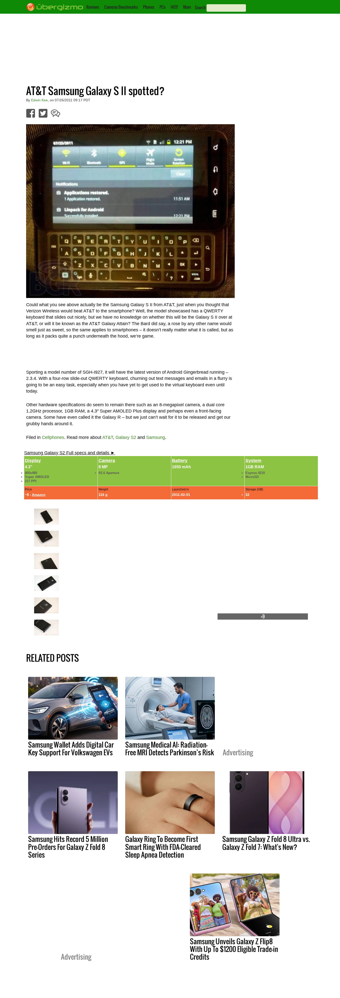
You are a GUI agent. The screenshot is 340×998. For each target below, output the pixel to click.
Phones (148, 7)
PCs (163, 7)
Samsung (155, 437)
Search (200, 7)
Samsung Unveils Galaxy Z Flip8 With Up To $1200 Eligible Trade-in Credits (234, 949)
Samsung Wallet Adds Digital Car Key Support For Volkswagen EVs (71, 748)
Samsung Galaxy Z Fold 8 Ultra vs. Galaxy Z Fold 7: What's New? (266, 843)
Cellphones (53, 437)
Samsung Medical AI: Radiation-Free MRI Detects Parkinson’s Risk (169, 748)
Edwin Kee (39, 100)
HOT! (174, 7)
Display (33, 460)
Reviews (92, 7)
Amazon (39, 495)
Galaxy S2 (125, 437)
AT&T (107, 437)
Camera (107, 460)
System (253, 460)
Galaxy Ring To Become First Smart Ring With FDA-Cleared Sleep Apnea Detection (163, 846)
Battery (179, 460)
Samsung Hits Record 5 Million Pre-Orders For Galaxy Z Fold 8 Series (68, 846)
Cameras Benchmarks (121, 7)
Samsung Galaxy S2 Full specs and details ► (69, 452)
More (187, 7)
